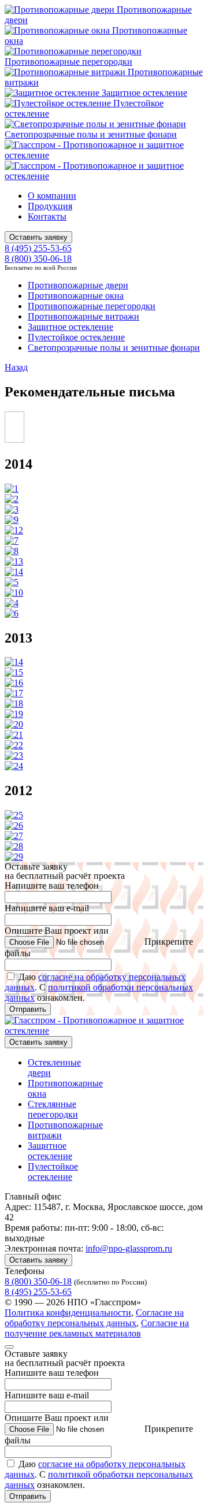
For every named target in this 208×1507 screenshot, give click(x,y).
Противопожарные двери (78, 285)
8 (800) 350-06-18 (38, 258)
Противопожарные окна (76, 295)
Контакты (47, 216)
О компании (52, 196)
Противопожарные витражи (83, 316)
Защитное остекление (143, 93)
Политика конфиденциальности (68, 1312)
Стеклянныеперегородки (53, 1109)
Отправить (27, 1009)
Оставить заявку (38, 237)
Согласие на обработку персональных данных (94, 1318)
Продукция (50, 206)
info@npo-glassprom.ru (129, 1248)
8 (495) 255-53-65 (38, 248)
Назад (16, 367)
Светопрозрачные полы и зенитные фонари (91, 134)
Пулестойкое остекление (76, 337)
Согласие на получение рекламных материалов (97, 1328)
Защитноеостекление (50, 1151)
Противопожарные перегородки (68, 61)
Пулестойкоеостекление (53, 1171)
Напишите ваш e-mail (47, 908)
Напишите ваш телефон (52, 885)
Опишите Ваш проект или (99, 942)
